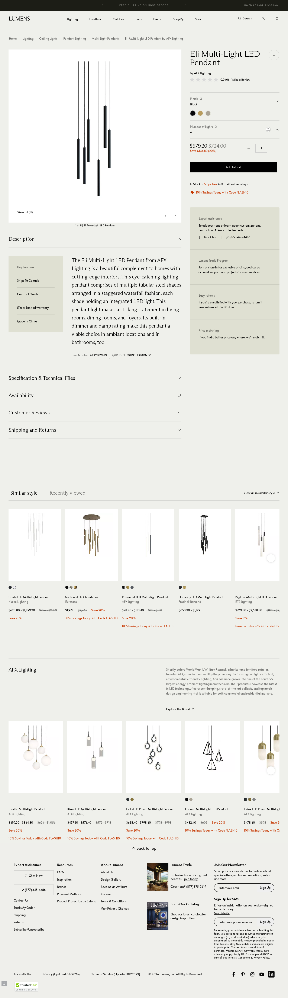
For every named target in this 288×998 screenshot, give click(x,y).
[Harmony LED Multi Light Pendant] (205, 535)
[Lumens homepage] (19, 19)
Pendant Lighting (74, 38)
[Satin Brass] (200, 113)
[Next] (186, 5)
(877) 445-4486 (240, 237)
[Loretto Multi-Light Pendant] (36, 748)
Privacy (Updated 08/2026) (61, 974)
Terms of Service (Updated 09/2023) (115, 974)
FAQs (60, 872)
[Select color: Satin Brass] (127, 587)
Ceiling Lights (48, 38)
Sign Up (265, 887)
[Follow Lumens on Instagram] (252, 974)
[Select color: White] (14, 587)
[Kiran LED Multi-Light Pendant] (94, 748)
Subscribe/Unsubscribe (29, 929)
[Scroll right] (271, 558)
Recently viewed (67, 493)
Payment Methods (69, 894)
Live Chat (210, 237)
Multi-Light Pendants (106, 38)
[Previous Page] (166, 216)
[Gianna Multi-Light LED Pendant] (212, 748)
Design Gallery (111, 879)
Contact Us (21, 900)
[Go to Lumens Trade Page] (157, 877)
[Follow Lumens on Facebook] (234, 974)
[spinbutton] (261, 148)
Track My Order (24, 907)
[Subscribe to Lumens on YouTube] (262, 974)
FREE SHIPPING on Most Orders (136, 5)
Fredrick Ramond (190, 601)
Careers (106, 894)
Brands (61, 887)
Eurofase (71, 601)
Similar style (24, 493)
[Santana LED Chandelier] (91, 535)
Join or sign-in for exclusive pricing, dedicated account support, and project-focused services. (229, 269)
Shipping (20, 915)
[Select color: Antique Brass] (75, 587)
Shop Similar (38, 576)
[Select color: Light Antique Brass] (132, 799)
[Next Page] (175, 216)
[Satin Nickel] (208, 113)
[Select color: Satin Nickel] (71, 587)
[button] (204, 79)
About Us (107, 872)
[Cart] (276, 18)
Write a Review (241, 79)
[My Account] (263, 18)
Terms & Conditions (114, 901)
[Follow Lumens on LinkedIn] (271, 974)
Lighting (28, 38)
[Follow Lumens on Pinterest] (243, 974)
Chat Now (36, 875)
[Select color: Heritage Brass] (184, 587)
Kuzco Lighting (18, 601)
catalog (196, 914)
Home (13, 38)
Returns (19, 922)
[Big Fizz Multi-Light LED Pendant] (261, 535)
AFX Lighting (202, 73)
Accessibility (22, 974)
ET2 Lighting (243, 601)
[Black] (192, 113)
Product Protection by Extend (76, 901)
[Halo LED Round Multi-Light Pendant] (153, 748)
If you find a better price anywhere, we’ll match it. (232, 337)
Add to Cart (233, 167)
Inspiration (64, 879)
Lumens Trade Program (261, 5)
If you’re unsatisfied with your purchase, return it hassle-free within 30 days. (230, 304)
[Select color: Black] (10, 587)
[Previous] (102, 5)
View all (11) (25, 212)
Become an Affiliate (114, 887)
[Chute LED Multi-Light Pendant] (35, 535)
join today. (191, 879)
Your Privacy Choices (115, 908)
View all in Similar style (259, 493)
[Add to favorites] (273, 55)
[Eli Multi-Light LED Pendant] (95, 136)
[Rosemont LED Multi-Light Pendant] (148, 535)
